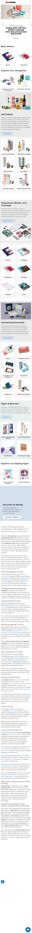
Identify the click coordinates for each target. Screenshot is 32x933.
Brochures (23, 375)
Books (8, 65)
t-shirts (26, 757)
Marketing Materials (24, 89)
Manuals (8, 294)
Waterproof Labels (23, 154)
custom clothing (21, 755)
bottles (3, 776)
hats (12, 759)
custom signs (17, 656)
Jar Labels (24, 171)
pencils (23, 748)
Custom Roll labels (8, 154)
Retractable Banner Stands (8, 437)
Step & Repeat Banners (8, 482)
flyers (13, 631)
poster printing (14, 711)
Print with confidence (12, 517)
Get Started (7, 338)
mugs (25, 774)
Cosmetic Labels (8, 188)
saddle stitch (23, 581)
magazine (10, 580)
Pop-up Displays (23, 482)
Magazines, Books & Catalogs (8, 89)
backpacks (16, 766)
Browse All (6, 417)
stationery (10, 632)
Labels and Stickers (24, 394)
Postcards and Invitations (8, 376)
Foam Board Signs (24, 455)
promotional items (13, 734)
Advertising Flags (24, 437)
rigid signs (26, 658)
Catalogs (24, 260)
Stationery (8, 394)
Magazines (23, 65)
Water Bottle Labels (24, 188)
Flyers (8, 358)
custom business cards (15, 683)
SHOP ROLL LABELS (16, 38)
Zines (24, 294)
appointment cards (8, 691)
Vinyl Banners (8, 455)
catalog (22, 578)
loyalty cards (26, 689)
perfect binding (5, 583)
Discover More (8, 220)
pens (19, 748)
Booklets (24, 277)
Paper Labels (8, 171)
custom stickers (15, 605)
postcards (24, 631)
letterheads (4, 632)
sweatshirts (8, 759)
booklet (27, 578)
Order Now (7, 133)
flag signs (9, 662)
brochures (18, 631)
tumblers (10, 776)
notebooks (4, 750)
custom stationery (6, 748)
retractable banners (19, 660)
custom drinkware (12, 774)
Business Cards (24, 358)
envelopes (19, 632)
